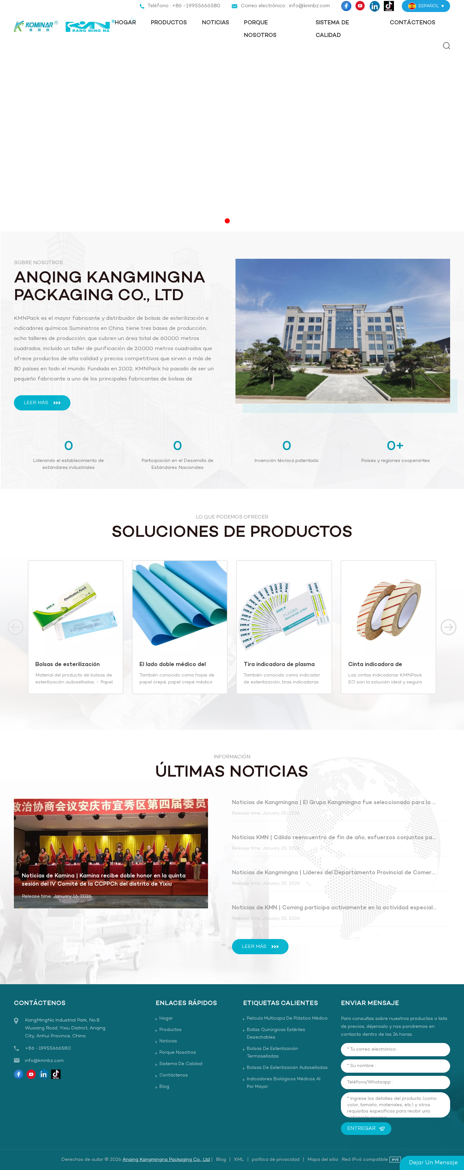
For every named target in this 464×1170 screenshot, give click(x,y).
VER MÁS (70, 686)
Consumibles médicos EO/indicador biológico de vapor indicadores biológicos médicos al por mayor (387, 665)
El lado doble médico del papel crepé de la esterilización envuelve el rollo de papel (69, 665)
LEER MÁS (36, 403)
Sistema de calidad (332, 29)
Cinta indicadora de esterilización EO (271, 665)
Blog (164, 1087)
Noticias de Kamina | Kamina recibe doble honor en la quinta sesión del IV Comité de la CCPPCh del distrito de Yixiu (104, 880)
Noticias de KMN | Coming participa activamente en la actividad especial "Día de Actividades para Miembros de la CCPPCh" (334, 908)
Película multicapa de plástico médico (287, 1018)
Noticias (215, 23)
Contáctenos (412, 23)
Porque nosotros (260, 29)
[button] (227, 220)
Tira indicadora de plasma (175, 665)
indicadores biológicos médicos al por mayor (283, 1083)
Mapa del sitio (322, 1159)
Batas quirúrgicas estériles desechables (276, 1033)
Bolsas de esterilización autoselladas (287, 1068)
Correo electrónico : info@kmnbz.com (285, 6)
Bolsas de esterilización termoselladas (272, 1052)
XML (239, 1159)
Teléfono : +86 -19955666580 (183, 6)
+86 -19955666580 (48, 1048)
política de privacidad (276, 1159)
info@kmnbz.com (44, 1061)
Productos (169, 23)
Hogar (125, 23)
